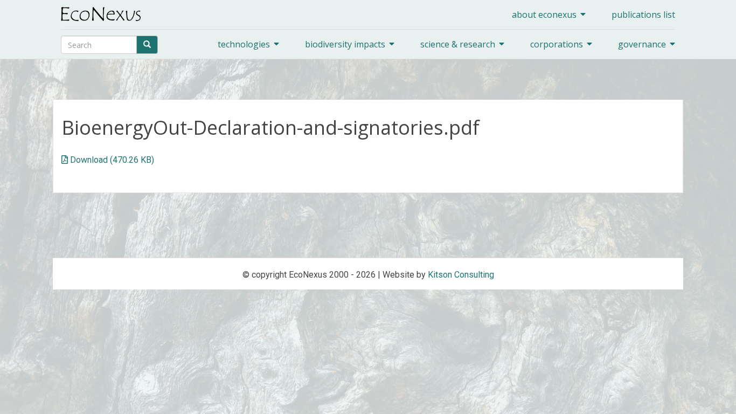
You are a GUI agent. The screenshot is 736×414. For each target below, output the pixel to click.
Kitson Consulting (461, 275)
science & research (457, 44)
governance (642, 44)
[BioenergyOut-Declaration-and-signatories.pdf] (64, 159)
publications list (643, 14)
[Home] (105, 14)
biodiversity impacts (345, 44)
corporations (556, 44)
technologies (244, 44)
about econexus (544, 14)
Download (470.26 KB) (112, 160)
